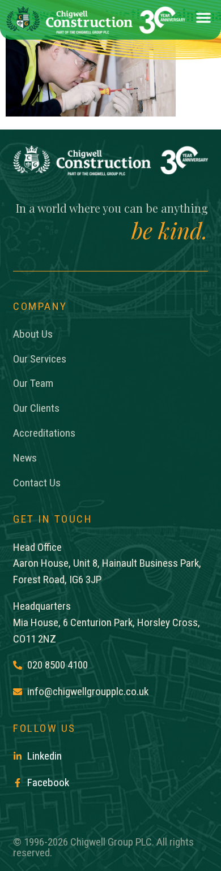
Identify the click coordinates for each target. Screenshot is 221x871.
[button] (203, 20)
